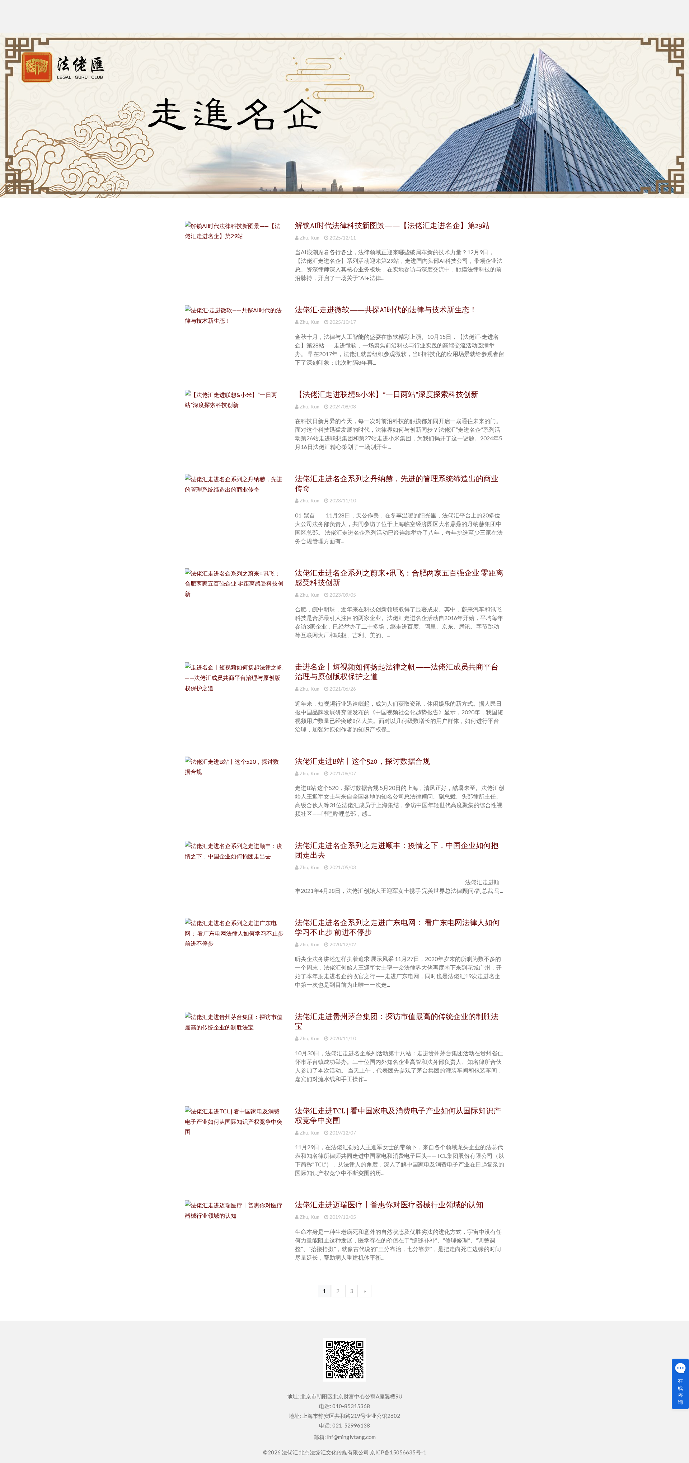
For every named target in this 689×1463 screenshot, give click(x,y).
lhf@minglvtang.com (351, 1437)
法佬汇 (290, 1452)
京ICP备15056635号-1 (398, 1452)
